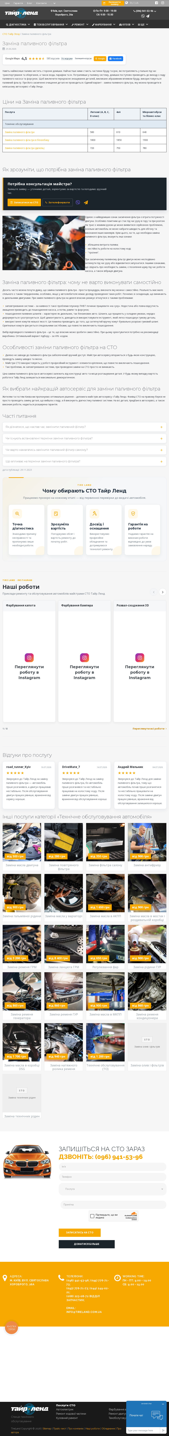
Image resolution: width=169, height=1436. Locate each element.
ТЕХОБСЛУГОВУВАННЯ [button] (50, 24)
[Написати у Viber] (143, 16)
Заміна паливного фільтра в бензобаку (27, 139)
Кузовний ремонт (67, 1418)
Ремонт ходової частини (71, 1413)
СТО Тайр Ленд (10, 33)
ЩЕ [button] (142, 24)
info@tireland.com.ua (84, 1312)
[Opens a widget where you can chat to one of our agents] (146, 1417)
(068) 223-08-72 (77, 1296)
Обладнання (108, 1428)
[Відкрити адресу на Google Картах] (51, 11)
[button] (80, 1233)
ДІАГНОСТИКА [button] (17, 24)
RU (131, 3)
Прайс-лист (59, 1428)
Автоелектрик (64, 1409)
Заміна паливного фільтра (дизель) (24, 148)
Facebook (117, 59)
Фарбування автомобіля (124, 1409)
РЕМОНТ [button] (79, 24)
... (52, 3)
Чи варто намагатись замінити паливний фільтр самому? (47, 449)
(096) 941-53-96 (77, 1280)
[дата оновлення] (3, 48)
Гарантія (18, 3)
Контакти (41, 3)
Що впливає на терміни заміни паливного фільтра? (43, 461)
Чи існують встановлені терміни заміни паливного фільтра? (49, 438)
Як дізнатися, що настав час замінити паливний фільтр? (46, 426)
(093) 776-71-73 (77, 1288)
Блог (29, 3)
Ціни (7, 3)
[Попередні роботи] (153, 592)
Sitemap (47, 1428)
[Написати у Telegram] (148, 16)
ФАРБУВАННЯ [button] (103, 24)
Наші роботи (92, 1428)
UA (136, 3)
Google (100, 58)
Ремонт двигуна (118, 1413)
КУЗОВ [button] (126, 24)
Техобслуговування (121, 1418)
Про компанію (76, 1428)
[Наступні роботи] (163, 592)
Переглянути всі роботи (148, 728)
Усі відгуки (66, 58)
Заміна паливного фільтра (19, 132)
